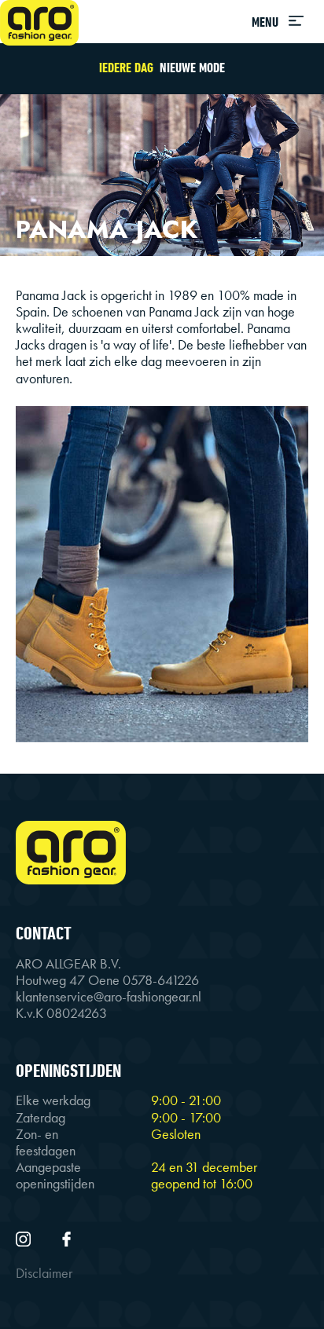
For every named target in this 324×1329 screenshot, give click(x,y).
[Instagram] (25, 1238)
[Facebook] (66, 1238)
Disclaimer (44, 1273)
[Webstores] (39, 23)
